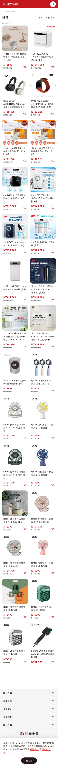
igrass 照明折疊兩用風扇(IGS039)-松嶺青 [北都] (14, 474)
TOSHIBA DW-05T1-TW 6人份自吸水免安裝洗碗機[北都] (42, 56)
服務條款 (34, 749)
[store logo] (12, 4)
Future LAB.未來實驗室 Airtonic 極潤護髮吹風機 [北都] (42, 653)
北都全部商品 (9, 11)
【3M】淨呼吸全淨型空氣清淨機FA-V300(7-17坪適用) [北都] (42, 289)
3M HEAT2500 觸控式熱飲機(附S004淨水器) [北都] (42, 198)
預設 (40, 17)
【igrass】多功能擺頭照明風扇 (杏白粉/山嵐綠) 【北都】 (14, 56)
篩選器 (51, 17)
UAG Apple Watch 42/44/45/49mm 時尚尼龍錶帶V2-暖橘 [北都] (42, 103)
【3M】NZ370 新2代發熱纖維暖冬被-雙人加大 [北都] (14, 151)
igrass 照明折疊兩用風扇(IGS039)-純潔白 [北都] (14, 427)
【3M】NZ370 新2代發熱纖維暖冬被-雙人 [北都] (42, 151)
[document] (29, 752)
